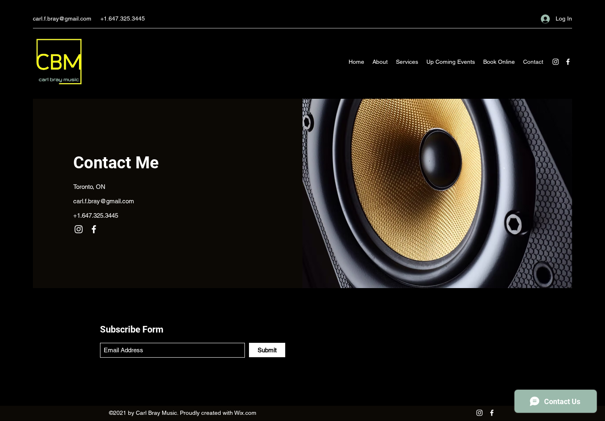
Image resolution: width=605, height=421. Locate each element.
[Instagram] (555, 62)
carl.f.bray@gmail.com (62, 18)
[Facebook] (568, 62)
